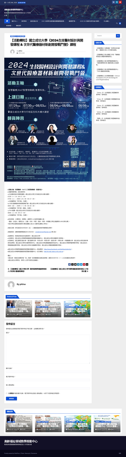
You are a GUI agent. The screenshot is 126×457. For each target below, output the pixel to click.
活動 (20, 36)
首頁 (120, 453)
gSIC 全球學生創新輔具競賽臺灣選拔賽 (53, 21)
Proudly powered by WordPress (12, 453)
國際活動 (68, 306)
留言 (8, 332)
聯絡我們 (18, 25)
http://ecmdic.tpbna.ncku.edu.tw (53, 251)
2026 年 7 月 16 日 (73, 429)
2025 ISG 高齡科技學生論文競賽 (89, 21)
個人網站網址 (10, 385)
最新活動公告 (34, 21)
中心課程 (106, 21)
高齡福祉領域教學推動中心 (13, 10)
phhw (20, 51)
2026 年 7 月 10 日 (102, 429)
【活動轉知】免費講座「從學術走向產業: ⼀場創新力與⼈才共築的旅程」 (18, 311)
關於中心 (14, 21)
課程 (24, 36)
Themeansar (34, 453)
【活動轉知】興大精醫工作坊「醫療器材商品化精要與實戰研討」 (47, 311)
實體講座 (12, 36)
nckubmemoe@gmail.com (43, 232)
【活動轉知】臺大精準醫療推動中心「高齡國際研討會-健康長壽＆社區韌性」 (107, 63)
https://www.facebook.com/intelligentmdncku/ (57, 249)
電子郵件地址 (10, 376)
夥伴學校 (24, 21)
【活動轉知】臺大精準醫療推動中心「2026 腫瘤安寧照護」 (106, 426)
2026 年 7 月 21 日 (14, 429)
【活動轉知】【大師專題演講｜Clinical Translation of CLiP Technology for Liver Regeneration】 (108, 77)
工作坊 (17, 36)
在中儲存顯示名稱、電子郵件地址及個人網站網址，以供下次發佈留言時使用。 (34, 393)
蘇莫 (98, 118)
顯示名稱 (9, 368)
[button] (117, 23)
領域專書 (9, 25)
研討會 (46, 306)
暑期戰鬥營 (72, 21)
